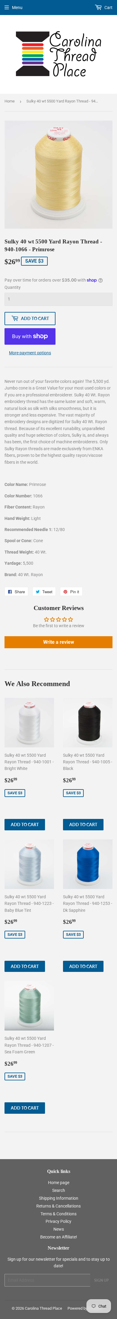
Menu (17, 7)
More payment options (30, 352)
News (58, 1229)
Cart (108, 7)
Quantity (12, 287)
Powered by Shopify (84, 1308)
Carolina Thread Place (43, 1308)
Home (9, 101)
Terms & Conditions (58, 1213)
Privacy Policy (58, 1221)
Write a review (58, 642)
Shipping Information (58, 1198)
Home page (58, 1182)
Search (58, 1190)
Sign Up (101, 1280)
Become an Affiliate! (58, 1237)
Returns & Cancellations (58, 1206)
